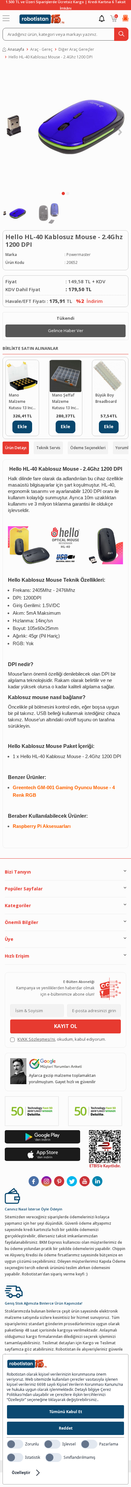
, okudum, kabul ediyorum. (61, 1039)
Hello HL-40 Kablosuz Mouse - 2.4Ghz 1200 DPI (51, 57)
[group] (65, 127)
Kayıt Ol (65, 1026)
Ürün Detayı (15, 447)
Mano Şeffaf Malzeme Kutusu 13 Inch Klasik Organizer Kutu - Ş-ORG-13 (65, 401)
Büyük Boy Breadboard (106, 398)
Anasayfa (16, 49)
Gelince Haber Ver (65, 330)
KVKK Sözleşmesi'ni (36, 1039)
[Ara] (121, 34)
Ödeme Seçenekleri (88, 447)
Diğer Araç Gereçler (76, 49)
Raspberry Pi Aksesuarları (42, 826)
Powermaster (78, 254)
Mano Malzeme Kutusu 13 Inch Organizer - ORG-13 (22, 401)
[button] (63, 193)
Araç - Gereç (41, 49)
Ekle (22, 426)
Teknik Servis (48, 447)
